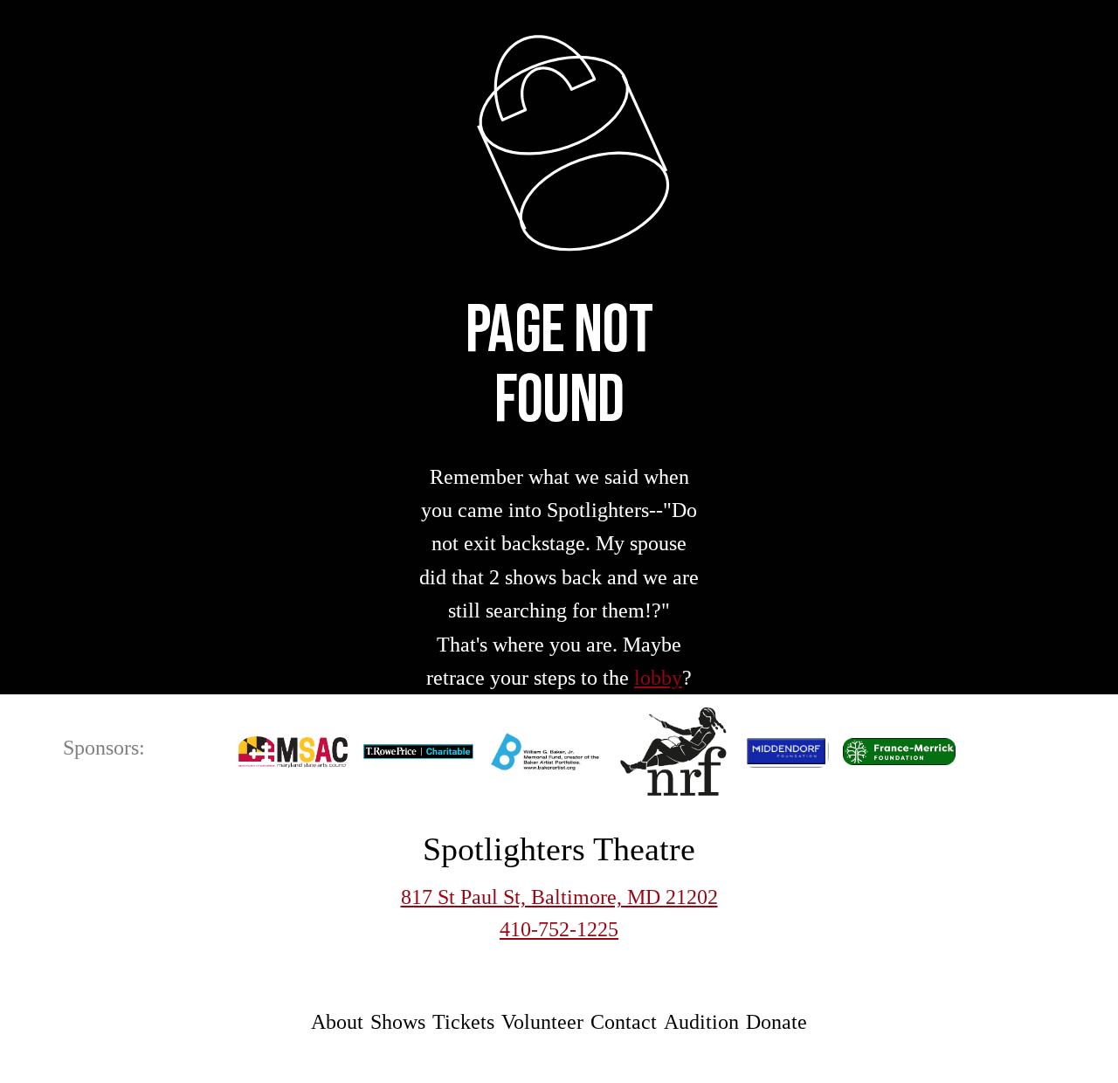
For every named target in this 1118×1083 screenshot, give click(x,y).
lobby (658, 677)
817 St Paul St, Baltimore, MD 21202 (559, 897)
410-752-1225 (559, 929)
